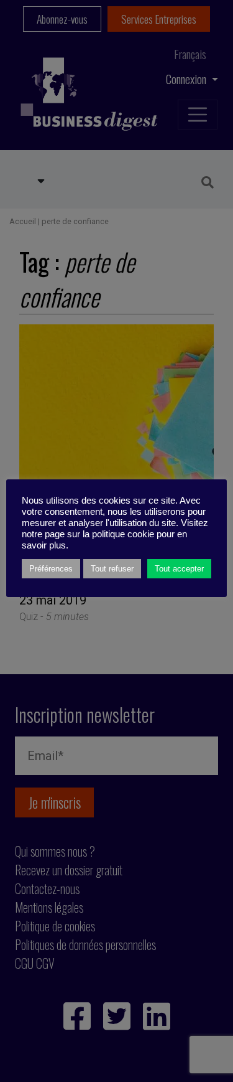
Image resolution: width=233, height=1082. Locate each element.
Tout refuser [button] (112, 568)
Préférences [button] (51, 568)
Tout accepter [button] (179, 568)
